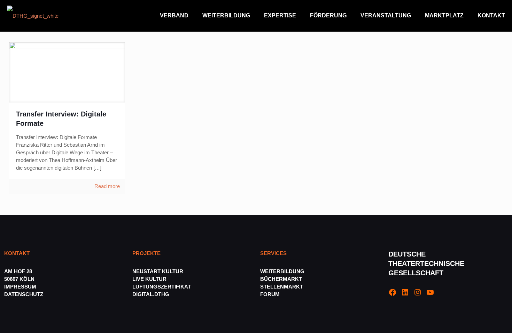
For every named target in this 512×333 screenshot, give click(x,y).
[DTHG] (33, 15)
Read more (107, 186)
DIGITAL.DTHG (150, 294)
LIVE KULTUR (149, 279)
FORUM (270, 294)
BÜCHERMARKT (281, 279)
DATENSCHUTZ (24, 294)
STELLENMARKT (281, 287)
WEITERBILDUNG (282, 271)
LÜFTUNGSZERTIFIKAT (161, 287)
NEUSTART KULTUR (157, 271)
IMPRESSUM (20, 287)
